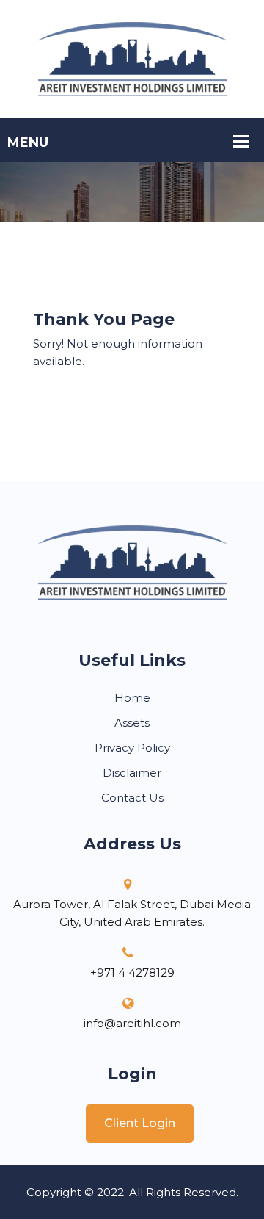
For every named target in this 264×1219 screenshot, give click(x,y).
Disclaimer (132, 773)
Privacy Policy (132, 748)
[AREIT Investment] (132, 58)
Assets (132, 723)
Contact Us (132, 798)
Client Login (139, 1123)
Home (132, 698)
